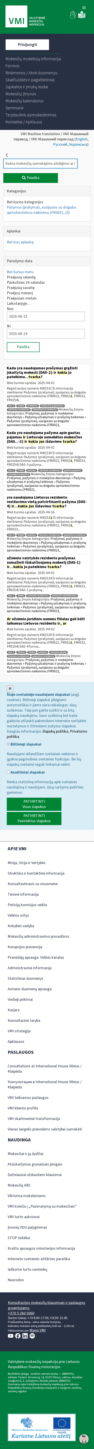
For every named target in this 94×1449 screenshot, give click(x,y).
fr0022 (21, 405)
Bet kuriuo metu (20, 272)
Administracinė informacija (30, 968)
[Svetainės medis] (83, 8)
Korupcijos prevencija (25, 947)
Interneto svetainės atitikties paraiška (39, 1259)
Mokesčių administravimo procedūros (38, 936)
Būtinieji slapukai (25, 744)
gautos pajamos (72, 470)
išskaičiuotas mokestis (45, 409)
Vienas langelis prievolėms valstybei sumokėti (45, 1129)
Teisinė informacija (23, 894)
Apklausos (16, 1041)
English (81, 139)
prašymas (33, 405)
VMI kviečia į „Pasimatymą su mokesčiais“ (42, 1206)
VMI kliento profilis (23, 1108)
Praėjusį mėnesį (20, 293)
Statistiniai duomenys (25, 978)
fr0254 (21, 535)
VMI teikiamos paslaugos (28, 1097)
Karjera (13, 1010)
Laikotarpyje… (19, 303)
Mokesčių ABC (19, 1185)
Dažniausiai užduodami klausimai (35, 1175)
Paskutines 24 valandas (26, 282)
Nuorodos (16, 1280)
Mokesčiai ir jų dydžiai (25, 1154)
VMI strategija (19, 1031)
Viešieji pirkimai (20, 999)
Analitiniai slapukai (27, 772)
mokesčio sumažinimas (64, 595)
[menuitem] (33, 59)
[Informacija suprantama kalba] (82, 17)
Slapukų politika (55, 731)
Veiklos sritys (18, 915)
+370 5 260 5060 (21, 1313)
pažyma (32, 470)
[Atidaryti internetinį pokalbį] (84, 1439)
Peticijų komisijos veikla (27, 905)
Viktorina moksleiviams (27, 1196)
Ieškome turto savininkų (27, 1269)
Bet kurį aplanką (20, 242)
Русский (60, 144)
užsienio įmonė (58, 652)
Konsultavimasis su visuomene (33, 884)
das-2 (11, 405)
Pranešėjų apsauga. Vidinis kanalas (36, 957)
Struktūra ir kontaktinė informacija (36, 873)
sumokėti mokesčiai (18, 474)
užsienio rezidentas (18, 409)
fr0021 (21, 595)
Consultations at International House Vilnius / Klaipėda (45, 1068)
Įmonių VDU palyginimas (27, 1227)
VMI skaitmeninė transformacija (34, 1118)
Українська (78, 144)
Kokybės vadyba (21, 926)
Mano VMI (38, 1330)
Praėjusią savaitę (21, 288)
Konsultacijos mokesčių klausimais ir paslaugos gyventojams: (46, 1305)
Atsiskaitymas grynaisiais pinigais (35, 1164)
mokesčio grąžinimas (52, 405)
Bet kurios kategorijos (25, 202)
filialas (21, 652)
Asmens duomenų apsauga (30, 989)
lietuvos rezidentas (50, 535)
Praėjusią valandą (21, 277)
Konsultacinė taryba (24, 1020)
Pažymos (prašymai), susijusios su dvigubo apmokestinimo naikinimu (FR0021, (41, 210)
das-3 (11, 470)
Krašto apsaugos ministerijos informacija (41, 1248)
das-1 (11, 595)
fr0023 (21, 470)
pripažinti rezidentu (74, 535)
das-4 (11, 535)
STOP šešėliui (19, 1238)
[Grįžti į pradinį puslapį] (6, 155)
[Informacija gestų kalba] (73, 17)
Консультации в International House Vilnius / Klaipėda (45, 1084)
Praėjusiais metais (22, 298)
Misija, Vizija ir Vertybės (26, 863)
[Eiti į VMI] (25, 16)
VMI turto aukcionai (24, 1217)
